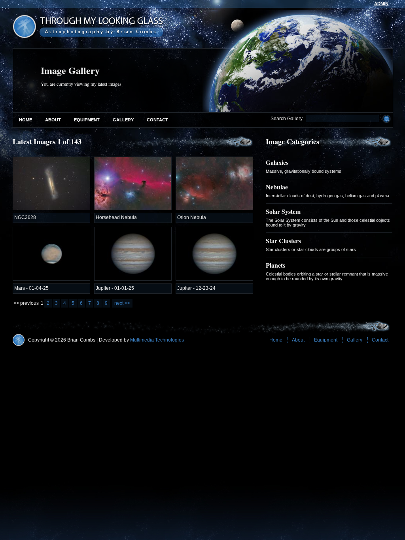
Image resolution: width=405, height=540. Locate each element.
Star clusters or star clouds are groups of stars (311, 249)
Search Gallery (287, 118)
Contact (157, 119)
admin (381, 3)
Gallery (123, 119)
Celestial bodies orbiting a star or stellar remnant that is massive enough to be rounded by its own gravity (327, 276)
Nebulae (277, 186)
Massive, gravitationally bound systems (303, 171)
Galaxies (277, 162)
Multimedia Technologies (157, 340)
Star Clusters (283, 240)
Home (25, 119)
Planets (275, 265)
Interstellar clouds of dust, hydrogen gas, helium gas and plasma (327, 195)
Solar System (283, 211)
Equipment (87, 119)
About (53, 119)
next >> (122, 303)
